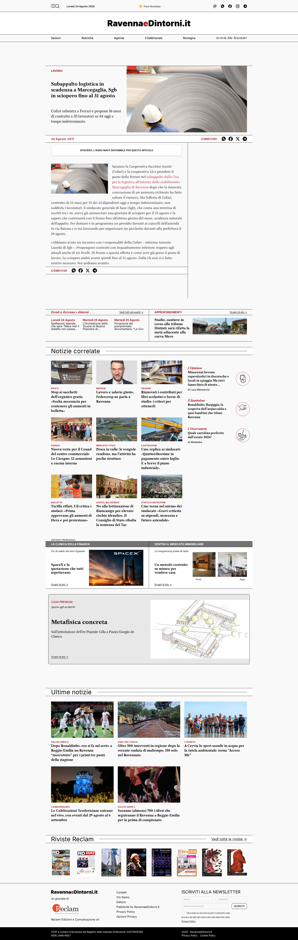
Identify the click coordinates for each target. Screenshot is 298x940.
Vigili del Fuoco (128, 742)
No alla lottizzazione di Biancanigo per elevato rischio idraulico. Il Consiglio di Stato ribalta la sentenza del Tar (116, 515)
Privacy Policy (125, 911)
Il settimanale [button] (153, 38)
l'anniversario (60, 807)
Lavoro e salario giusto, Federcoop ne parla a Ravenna (115, 396)
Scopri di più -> (238, 312)
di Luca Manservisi (199, 389)
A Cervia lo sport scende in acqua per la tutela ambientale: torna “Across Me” (214, 750)
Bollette (56, 502)
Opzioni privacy (126, 916)
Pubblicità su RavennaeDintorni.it (137, 907)
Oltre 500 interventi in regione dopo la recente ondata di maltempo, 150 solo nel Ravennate (149, 750)
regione (146, 388)
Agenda (119, 38)
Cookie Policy (207, 935)
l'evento (189, 742)
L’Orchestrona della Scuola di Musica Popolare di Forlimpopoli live (95, 326)
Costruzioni (149, 445)
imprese (101, 388)
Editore (121, 902)
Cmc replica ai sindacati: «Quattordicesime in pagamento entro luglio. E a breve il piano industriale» (161, 458)
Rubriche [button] (87, 38)
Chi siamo (123, 897)
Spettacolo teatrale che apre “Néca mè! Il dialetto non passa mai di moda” (65, 326)
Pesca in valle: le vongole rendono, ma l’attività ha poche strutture (116, 454)
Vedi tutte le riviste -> (229, 839)
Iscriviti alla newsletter (231, 38)
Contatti (121, 892)
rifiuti (55, 388)
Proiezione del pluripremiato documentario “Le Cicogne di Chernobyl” (128, 326)
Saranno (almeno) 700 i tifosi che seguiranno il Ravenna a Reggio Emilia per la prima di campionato (149, 815)
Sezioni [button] (56, 38)
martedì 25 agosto (95, 320)
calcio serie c (60, 742)
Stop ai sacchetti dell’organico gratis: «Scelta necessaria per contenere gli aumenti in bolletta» (70, 401)
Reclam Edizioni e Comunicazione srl (75, 919)
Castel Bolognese (107, 502)
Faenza (55, 445)
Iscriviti (239, 906)
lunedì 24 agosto (63, 320)
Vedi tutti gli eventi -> (131, 312)
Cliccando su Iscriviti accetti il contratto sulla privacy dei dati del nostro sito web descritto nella (206, 917)
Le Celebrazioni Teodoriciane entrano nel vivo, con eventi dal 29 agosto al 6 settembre (82, 815)
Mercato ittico (105, 445)
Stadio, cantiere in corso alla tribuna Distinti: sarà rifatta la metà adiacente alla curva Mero (172, 328)
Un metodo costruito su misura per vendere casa (171, 568)
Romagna (189, 38)
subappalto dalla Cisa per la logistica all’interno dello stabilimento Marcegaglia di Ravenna (146, 181)
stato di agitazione (153, 502)
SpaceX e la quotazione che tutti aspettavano (67, 568)
